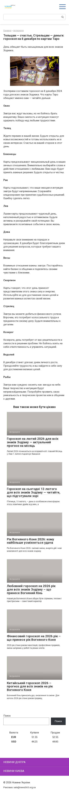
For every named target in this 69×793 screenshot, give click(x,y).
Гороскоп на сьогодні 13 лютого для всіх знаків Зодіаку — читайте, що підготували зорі (33, 492)
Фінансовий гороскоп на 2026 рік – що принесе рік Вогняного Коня (34, 638)
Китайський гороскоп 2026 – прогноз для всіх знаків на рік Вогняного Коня (30, 686)
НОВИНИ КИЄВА (13, 771)
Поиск (7, 715)
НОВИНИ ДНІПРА (14, 762)
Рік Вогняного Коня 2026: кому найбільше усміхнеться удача (30, 541)
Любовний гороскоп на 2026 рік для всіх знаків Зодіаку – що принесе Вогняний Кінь (31, 589)
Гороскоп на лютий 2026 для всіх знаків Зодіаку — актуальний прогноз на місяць (32, 442)
